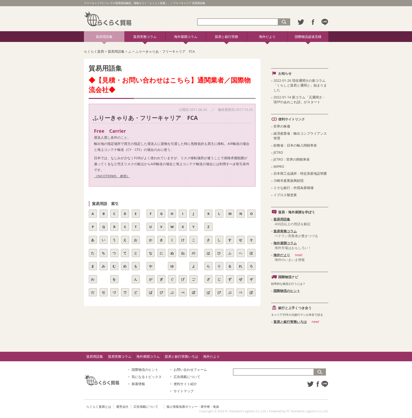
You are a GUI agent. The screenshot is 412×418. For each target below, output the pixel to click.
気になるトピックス (147, 376)
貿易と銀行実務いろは (290, 321)
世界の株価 (281, 126)
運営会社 (122, 406)
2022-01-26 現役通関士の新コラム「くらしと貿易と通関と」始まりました (300, 85)
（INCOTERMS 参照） (112, 176)
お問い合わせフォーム (190, 369)
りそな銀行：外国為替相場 (293, 187)
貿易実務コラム (145, 36)
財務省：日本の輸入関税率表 (295, 145)
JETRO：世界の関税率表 (291, 159)
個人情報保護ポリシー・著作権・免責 (192, 406)
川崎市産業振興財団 (288, 180)
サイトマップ (184, 391)
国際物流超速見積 (308, 36)
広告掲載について (187, 376)
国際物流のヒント (286, 290)
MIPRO (278, 166)
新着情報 (138, 384)
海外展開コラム (185, 36)
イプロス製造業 (285, 195)
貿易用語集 (104, 36)
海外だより (267, 36)
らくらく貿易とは (98, 406)
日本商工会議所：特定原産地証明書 (300, 173)
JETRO (278, 152)
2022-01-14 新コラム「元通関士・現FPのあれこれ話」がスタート (299, 99)
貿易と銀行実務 (226, 36)
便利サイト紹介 (185, 384)
